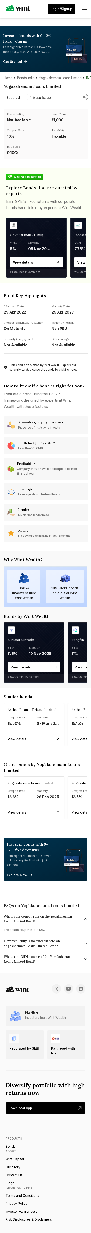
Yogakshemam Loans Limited (60, 78)
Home (8, 78)
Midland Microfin (21, 640)
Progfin (78, 640)
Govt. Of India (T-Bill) (26, 235)
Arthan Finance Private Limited (32, 710)
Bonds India (26, 78)
